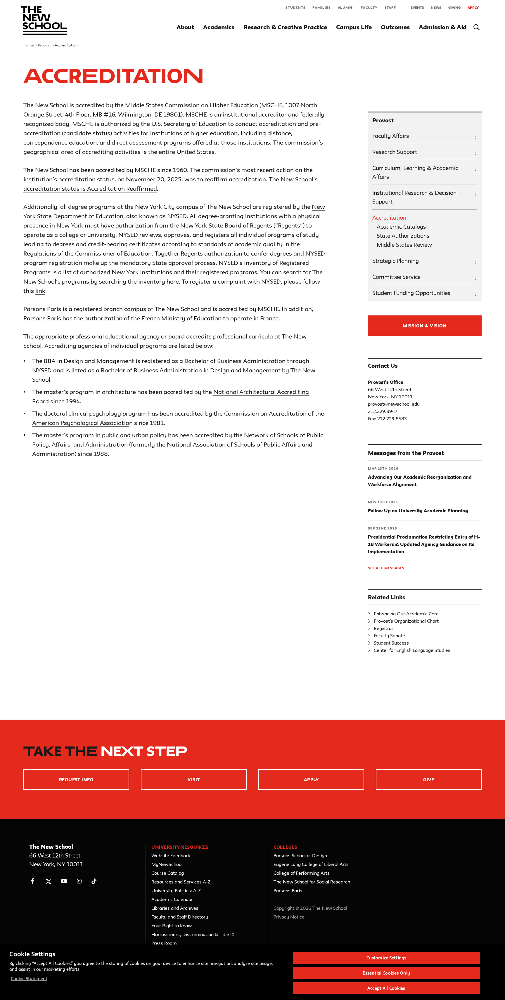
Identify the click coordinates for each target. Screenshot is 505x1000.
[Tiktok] (94, 881)
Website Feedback (171, 855)
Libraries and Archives (174, 908)
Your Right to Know (171, 925)
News (436, 7)
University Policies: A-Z (176, 890)
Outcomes (395, 27)
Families (321, 7)
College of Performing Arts (302, 873)
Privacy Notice (289, 916)
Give (428, 779)
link (40, 290)
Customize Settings (386, 957)
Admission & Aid (443, 27)
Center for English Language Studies (412, 650)
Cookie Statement (29, 978)
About (185, 27)
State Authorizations (403, 235)
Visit (194, 779)
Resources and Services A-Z (180, 881)
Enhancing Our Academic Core (406, 613)
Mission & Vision (425, 325)
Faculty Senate (389, 635)
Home (28, 45)
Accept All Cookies (386, 987)
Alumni (346, 7)
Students (295, 7)
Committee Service (396, 277)
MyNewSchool (167, 864)
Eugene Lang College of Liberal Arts (311, 864)
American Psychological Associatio (80, 422)
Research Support (394, 152)
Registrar (383, 628)
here (173, 281)
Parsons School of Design (300, 855)
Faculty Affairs (390, 136)
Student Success (391, 642)
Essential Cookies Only (386, 973)
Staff (390, 7)
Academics (218, 27)
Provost (44, 45)
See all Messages (386, 568)
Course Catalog (167, 873)
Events (417, 7)
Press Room (164, 943)
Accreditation (389, 217)
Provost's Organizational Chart (406, 621)
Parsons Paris (288, 890)
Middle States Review (404, 245)
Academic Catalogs (401, 226)
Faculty (369, 7)
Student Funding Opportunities (411, 293)
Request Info (76, 779)
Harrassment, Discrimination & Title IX (193, 934)
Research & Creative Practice (285, 27)
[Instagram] (79, 881)
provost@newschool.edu (394, 404)
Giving (454, 7)
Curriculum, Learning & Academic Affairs (415, 172)
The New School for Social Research (312, 881)
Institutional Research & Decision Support (414, 197)
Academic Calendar (172, 899)
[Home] (44, 20)
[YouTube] (64, 881)
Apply (473, 7)
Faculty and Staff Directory (179, 916)
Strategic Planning (395, 261)
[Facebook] (33, 881)
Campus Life (354, 27)
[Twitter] (48, 881)
